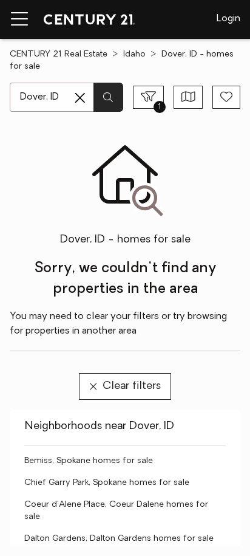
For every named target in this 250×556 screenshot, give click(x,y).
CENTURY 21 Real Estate (58, 54)
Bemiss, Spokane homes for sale (88, 460)
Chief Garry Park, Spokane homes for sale (106, 482)
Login (228, 19)
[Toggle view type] (188, 97)
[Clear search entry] (80, 98)
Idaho (134, 54)
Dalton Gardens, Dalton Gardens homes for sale (119, 538)
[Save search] (226, 97)
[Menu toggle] (19, 19)
